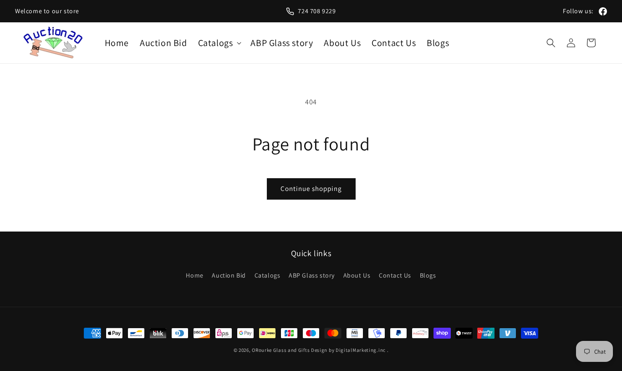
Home (194, 275)
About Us (357, 275)
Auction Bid (229, 275)
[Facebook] (603, 11)
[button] (219, 42)
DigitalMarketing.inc (361, 350)
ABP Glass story (312, 275)
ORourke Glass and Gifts (281, 350)
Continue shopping (311, 188)
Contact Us (395, 275)
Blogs (428, 275)
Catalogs (267, 275)
